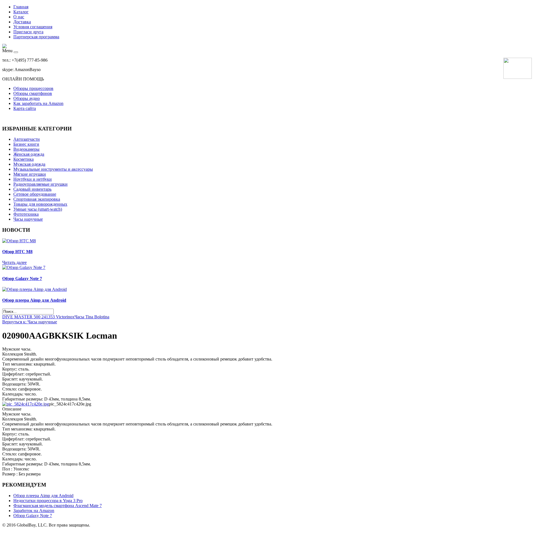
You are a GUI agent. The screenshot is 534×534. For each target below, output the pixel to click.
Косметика (23, 159)
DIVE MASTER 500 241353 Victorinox (38, 316)
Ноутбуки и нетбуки (32, 179)
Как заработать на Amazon (38, 103)
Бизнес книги (26, 144)
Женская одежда (28, 154)
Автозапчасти (26, 139)
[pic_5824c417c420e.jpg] (25, 404)
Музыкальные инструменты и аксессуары (53, 169)
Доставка (22, 21)
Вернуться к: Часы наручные (29, 321)
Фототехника (26, 214)
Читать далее (14, 262)
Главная (20, 6)
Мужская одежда (29, 164)
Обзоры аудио (26, 98)
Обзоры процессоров (33, 88)
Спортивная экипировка (36, 199)
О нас (18, 16)
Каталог (21, 11)
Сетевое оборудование (34, 194)
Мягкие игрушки (29, 174)
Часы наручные (28, 219)
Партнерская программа (36, 36)
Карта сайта (24, 108)
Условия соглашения (32, 26)
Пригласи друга (28, 31)
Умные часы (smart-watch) (37, 209)
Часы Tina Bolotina (92, 316)
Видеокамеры (26, 149)
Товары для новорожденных (40, 204)
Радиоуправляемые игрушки (40, 184)
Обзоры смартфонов (32, 93)
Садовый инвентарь (32, 189)
